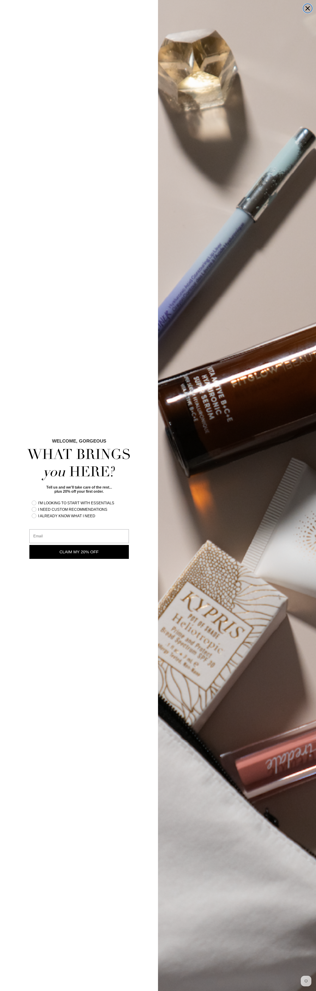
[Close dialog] (307, 8)
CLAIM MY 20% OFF (79, 552)
